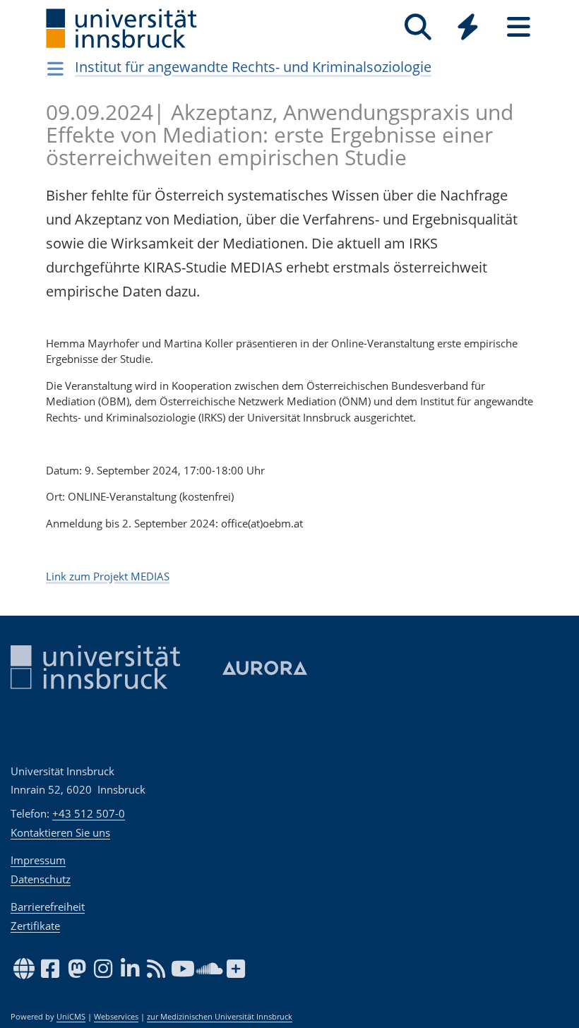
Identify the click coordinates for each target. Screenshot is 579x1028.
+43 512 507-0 (88, 813)
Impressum (38, 860)
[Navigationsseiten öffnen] (55, 68)
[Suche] (418, 27)
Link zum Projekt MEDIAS (107, 576)
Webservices (116, 1017)
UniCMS (70, 1017)
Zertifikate (35, 926)
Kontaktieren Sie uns (60, 832)
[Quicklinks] (468, 27)
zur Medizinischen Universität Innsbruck (219, 1017)
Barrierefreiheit (48, 907)
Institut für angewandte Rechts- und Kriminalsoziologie (253, 66)
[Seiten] (519, 27)
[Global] (468, 29)
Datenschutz (41, 879)
